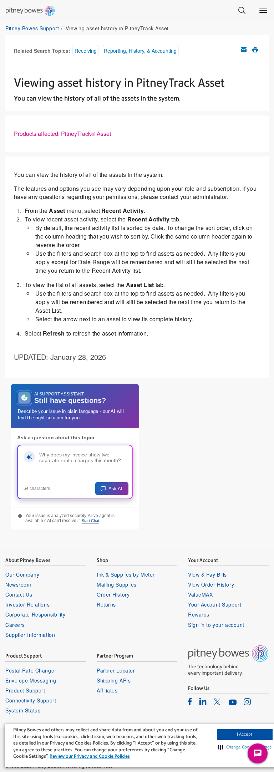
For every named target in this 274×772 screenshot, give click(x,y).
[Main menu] (263, 10)
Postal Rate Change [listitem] (29, 670)
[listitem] (190, 701)
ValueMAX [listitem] (200, 594)
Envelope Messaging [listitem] (30, 680)
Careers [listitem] (15, 625)
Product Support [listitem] (25, 690)
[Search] (242, 10)
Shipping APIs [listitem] (114, 680)
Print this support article (255, 49)
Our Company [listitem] (22, 574)
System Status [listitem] (22, 710)
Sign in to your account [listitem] (216, 625)
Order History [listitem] (113, 594)
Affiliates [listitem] (107, 690)
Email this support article (243, 49)
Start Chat (90, 520)
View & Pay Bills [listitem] (207, 574)
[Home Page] (30, 11)
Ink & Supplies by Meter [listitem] (126, 574)
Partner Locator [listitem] (116, 670)
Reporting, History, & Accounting (140, 50)
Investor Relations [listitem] (27, 604)
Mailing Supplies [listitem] (117, 584)
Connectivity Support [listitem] (30, 700)
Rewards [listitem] (198, 614)
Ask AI (115, 488)
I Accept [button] (244, 734)
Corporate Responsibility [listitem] (35, 614)
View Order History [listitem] (211, 584)
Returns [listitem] (106, 604)
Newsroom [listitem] (18, 584)
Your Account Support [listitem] (214, 604)
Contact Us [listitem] (18, 594)
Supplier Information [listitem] (30, 635)
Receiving (86, 50)
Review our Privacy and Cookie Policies (90, 756)
